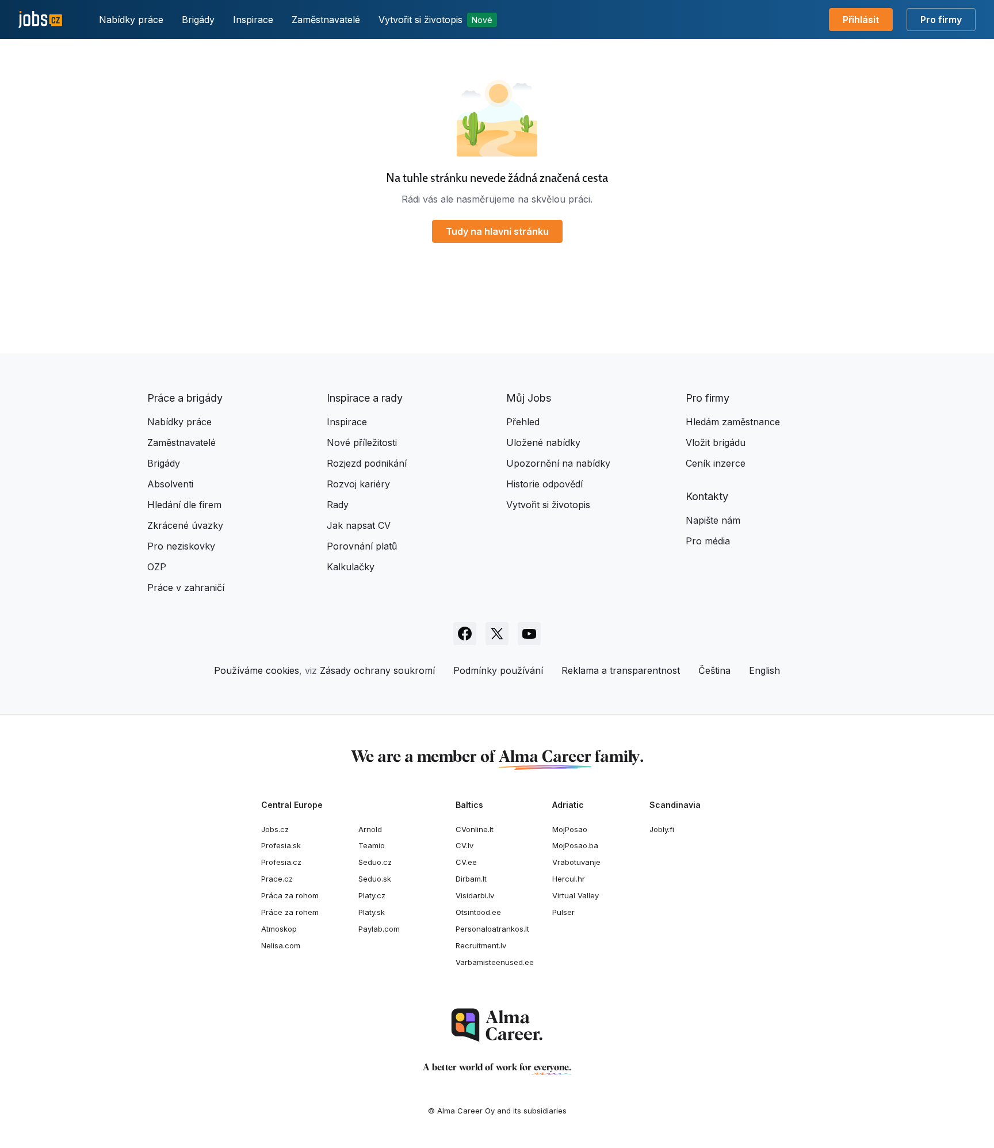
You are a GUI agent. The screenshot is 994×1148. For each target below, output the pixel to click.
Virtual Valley (575, 895)
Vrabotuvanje (576, 862)
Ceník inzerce (716, 463)
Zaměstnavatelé (326, 19)
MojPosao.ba (575, 845)
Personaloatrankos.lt (492, 928)
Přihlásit (861, 19)
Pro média (708, 541)
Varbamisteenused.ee (495, 962)
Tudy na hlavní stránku (497, 231)
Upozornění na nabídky (558, 463)
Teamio (371, 845)
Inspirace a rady (365, 398)
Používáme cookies (256, 670)
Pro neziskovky (181, 546)
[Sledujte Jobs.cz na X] (497, 633)
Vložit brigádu (716, 442)
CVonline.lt (475, 829)
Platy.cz (371, 895)
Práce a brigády (185, 398)
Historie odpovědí (544, 484)
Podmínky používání (498, 670)
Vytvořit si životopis (435, 19)
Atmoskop (279, 928)
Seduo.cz (375, 862)
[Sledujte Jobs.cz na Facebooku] (464, 633)
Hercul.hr (568, 878)
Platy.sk (371, 912)
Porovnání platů (362, 546)
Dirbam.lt (471, 878)
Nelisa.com (280, 945)
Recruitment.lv (481, 945)
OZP (156, 567)
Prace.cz (277, 878)
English (764, 670)
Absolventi (170, 484)
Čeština (714, 670)
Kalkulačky (350, 567)
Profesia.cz (281, 862)
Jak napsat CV (359, 525)
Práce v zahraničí (185, 587)
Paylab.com (379, 928)
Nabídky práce (131, 19)
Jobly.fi (661, 829)
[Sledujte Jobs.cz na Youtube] (529, 633)
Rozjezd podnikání (367, 463)
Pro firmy (941, 19)
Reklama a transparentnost (620, 670)
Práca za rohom (290, 895)
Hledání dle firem (184, 504)
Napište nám (713, 520)
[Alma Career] (497, 1025)
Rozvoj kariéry (358, 484)
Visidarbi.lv (475, 895)
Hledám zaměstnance (733, 422)
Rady (338, 504)
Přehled (523, 422)
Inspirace (253, 19)
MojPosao (569, 829)
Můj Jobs (528, 398)
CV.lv (464, 845)
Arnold (370, 829)
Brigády (198, 19)
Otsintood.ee (478, 912)
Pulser (563, 912)
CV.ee (466, 862)
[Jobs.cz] (40, 20)
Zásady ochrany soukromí (377, 670)
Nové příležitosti (362, 442)
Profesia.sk (281, 845)
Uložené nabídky (543, 442)
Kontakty (707, 496)
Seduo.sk (374, 878)
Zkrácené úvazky (185, 525)
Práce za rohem (290, 912)
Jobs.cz (275, 829)
